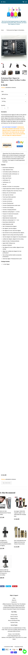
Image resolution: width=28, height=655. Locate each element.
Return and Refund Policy (14, 620)
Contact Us (14, 602)
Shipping (3, 87)
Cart (26, 1)
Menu (4, 1)
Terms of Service (14, 616)
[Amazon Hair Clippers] (7, 145)
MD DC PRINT (10, 646)
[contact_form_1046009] (25, 651)
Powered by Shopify (19, 646)
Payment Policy (14, 622)
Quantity (3, 105)
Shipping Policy (14, 618)
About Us (14, 600)
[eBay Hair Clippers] (20, 144)
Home (2, 30)
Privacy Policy (14, 614)
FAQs (14, 598)
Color (2, 91)
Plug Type (3, 98)
